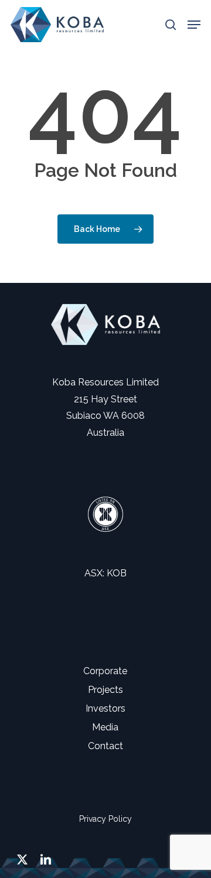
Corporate (105, 671)
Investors (105, 708)
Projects (105, 689)
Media (105, 727)
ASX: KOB (105, 573)
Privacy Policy (105, 819)
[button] (194, 24)
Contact (105, 745)
